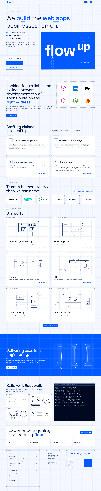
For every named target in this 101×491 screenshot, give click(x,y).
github (83, 454)
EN (91, 2)
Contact (69, 2)
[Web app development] (27, 146)
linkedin (78, 454)
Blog (54, 2)
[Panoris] (27, 269)
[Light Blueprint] (85, 2)
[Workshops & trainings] (73, 146)
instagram (80, 454)
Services (32, 2)
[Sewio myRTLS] (73, 234)
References (39, 2)
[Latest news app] (27, 305)
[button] (50, 12)
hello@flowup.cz (34, 442)
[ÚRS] (73, 269)
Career (63, 2)
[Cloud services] (73, 167)
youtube (89, 454)
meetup (86, 454)
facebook (72, 454)
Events (58, 2)
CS (93, 2)
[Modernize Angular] (27, 167)
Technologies (47, 2)
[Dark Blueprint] (88, 2)
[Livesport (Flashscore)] (27, 234)
